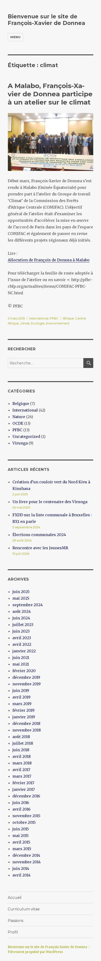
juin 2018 (20, 749)
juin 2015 (20, 829)
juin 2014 (20, 868)
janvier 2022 (24, 651)
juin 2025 (21, 591)
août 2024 (21, 611)
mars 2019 (21, 703)
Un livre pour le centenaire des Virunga (49, 501)
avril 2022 (21, 644)
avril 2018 (21, 756)
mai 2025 (20, 598)
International (38, 318)
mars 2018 (22, 763)
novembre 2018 (26, 730)
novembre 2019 (26, 684)
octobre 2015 (24, 822)
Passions (15, 920)
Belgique (20, 403)
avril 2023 (21, 637)
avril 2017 (21, 769)
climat (25, 323)
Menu (15, 37)
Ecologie (38, 323)
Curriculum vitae (24, 909)
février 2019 (23, 710)
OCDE (17, 423)
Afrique (68, 318)
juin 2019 (20, 690)
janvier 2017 (23, 789)
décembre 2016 (26, 796)
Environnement (58, 323)
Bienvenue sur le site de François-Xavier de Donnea (46, 19)
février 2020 (24, 670)
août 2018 (21, 736)
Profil (13, 932)
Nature (18, 416)
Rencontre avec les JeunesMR (40, 547)
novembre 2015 (26, 815)
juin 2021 (20, 657)
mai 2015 (20, 835)
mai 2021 (20, 664)
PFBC (54, 318)
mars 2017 (21, 776)
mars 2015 (21, 848)
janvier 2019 (23, 717)
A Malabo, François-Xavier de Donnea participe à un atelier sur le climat (50, 94)
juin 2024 (21, 618)
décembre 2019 (26, 677)
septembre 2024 (27, 604)
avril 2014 (21, 875)
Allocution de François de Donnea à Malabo (48, 260)
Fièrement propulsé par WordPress (35, 952)
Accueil (15, 897)
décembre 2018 (26, 723)
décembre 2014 (26, 855)
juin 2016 (20, 802)
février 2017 (23, 782)
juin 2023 (21, 631)
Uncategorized (26, 436)
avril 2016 (21, 809)
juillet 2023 (22, 624)
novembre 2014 (26, 862)
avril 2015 (21, 842)
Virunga (20, 443)
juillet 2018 (22, 743)
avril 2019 (21, 697)
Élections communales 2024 (39, 534)
